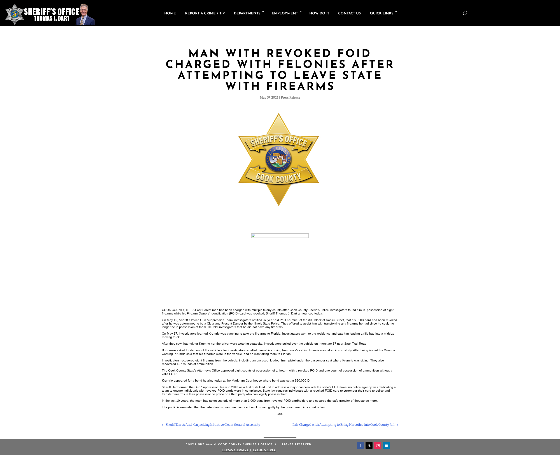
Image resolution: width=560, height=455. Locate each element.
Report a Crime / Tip (205, 13)
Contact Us (349, 13)
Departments (247, 13)
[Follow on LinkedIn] (386, 445)
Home (170, 13)
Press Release (290, 97)
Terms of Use (264, 450)
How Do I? (319, 13)
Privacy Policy (235, 450)
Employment (285, 13)
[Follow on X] (369, 445)
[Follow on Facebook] (360, 445)
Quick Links (381, 13)
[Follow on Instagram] (377, 445)
